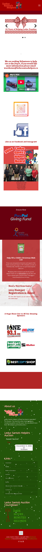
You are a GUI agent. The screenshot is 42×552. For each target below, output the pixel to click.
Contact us (8, 490)
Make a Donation (10, 470)
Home (7, 467)
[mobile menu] (39, 5)
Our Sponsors (9, 478)
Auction (7, 474)
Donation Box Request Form (13, 493)
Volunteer (8, 463)
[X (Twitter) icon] (21, 541)
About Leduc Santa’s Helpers (13, 486)
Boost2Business (32, 539)
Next (35, 26)
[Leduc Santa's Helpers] (19, 4)
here (32, 275)
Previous (7, 26)
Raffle (7, 482)
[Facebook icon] (19, 541)
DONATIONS (22, 273)
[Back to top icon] (21, 533)
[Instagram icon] (23, 541)
